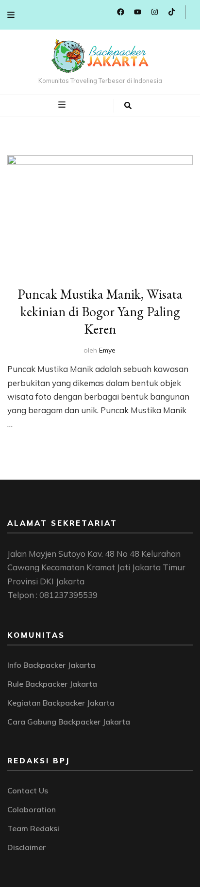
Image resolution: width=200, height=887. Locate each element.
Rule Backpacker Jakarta (52, 684)
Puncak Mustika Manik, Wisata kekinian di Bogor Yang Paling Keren (100, 311)
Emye (107, 350)
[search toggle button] (128, 106)
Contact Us (27, 790)
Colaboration (31, 809)
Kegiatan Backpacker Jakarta (61, 703)
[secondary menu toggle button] (11, 15)
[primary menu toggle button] (63, 105)
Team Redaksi (33, 828)
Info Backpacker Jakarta (51, 665)
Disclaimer (26, 847)
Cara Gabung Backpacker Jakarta (68, 721)
